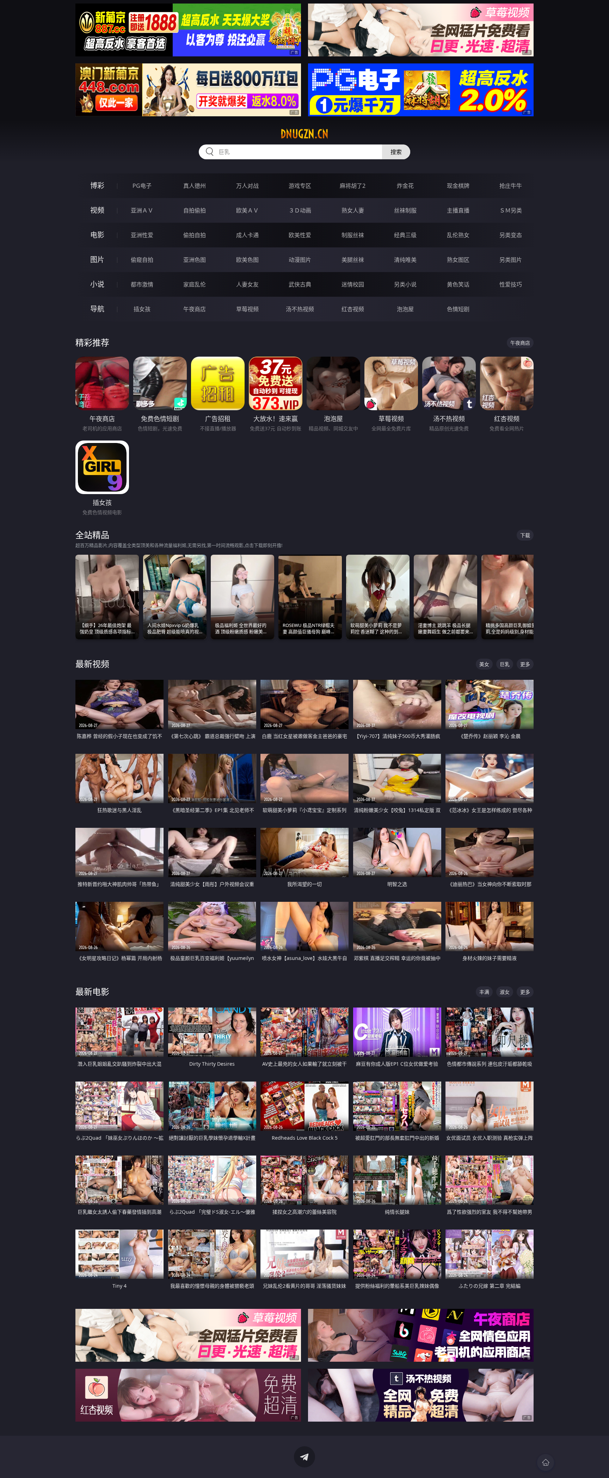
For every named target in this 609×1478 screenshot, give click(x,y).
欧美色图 (247, 260)
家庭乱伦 (194, 284)
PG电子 (142, 186)
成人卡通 (247, 235)
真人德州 (194, 186)
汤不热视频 (300, 309)
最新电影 (92, 991)
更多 (525, 664)
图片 (97, 259)
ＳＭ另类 (510, 210)
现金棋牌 (458, 186)
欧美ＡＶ (247, 210)
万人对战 (247, 186)
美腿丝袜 (353, 260)
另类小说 (405, 284)
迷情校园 (353, 284)
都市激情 (142, 284)
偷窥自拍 (142, 260)
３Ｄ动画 (300, 210)
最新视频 (92, 664)
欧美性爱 (300, 235)
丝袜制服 (405, 210)
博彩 (97, 185)
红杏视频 (353, 309)
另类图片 (510, 260)
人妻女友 (247, 284)
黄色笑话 (458, 284)
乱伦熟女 (458, 235)
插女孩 (142, 309)
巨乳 (505, 664)
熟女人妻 (353, 210)
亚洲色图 (194, 260)
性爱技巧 (510, 284)
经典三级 (405, 235)
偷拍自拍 (194, 235)
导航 (97, 309)
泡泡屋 (405, 309)
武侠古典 (300, 284)
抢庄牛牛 (510, 186)
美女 (484, 664)
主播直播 (458, 210)
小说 (97, 284)
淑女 (505, 992)
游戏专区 (300, 186)
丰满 (484, 992)
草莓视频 (247, 309)
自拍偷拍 (194, 210)
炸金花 (405, 186)
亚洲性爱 (142, 235)
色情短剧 (458, 309)
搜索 (396, 152)
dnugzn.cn (304, 134)
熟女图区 (458, 260)
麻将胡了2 (352, 186)
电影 (97, 235)
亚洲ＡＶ (142, 210)
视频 (97, 210)
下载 (525, 535)
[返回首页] (545, 1462)
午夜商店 (194, 309)
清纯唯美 (405, 260)
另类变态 (510, 235)
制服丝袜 (353, 235)
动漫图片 (300, 260)
